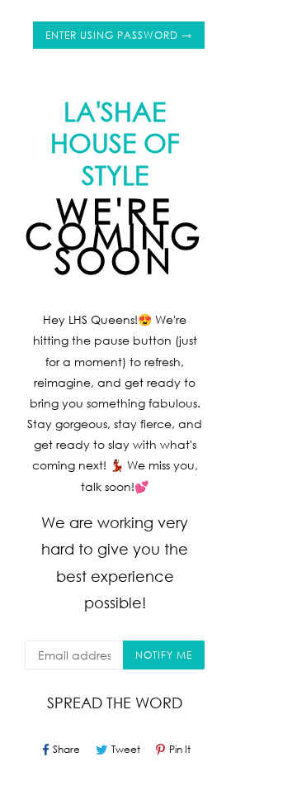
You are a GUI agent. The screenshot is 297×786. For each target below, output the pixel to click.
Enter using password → (118, 35)
